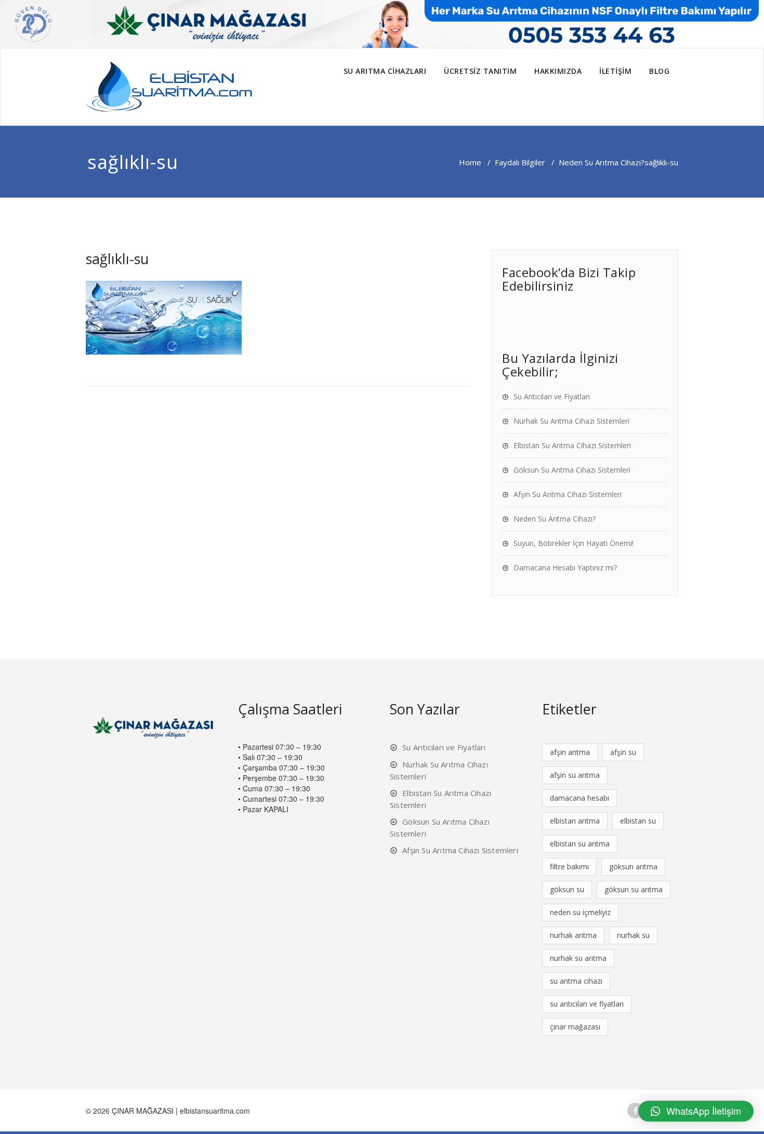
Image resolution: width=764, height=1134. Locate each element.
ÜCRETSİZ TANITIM (480, 71)
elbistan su (638, 821)
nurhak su (633, 935)
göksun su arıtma (633, 889)
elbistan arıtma (575, 821)
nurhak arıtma (573, 935)
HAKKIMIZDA (558, 71)
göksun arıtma (633, 866)
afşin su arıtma (575, 775)
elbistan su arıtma (580, 844)
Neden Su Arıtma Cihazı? (601, 162)
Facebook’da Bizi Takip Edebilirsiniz (569, 279)
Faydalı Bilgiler (520, 162)
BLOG (659, 71)
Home (470, 162)
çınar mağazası (575, 1027)
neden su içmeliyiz (580, 912)
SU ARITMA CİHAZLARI (385, 71)
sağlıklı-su (117, 258)
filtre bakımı (569, 866)
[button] (696, 1111)
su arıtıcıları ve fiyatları (587, 1004)
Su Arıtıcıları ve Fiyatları (551, 396)
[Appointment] (169, 87)
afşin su (623, 752)
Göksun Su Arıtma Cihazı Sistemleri (571, 470)
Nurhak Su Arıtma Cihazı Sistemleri (571, 421)
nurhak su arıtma (578, 958)
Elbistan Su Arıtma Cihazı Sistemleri (572, 445)
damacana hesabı (579, 798)
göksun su (567, 889)
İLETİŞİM (615, 71)
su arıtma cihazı (576, 981)
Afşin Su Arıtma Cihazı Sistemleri (567, 494)
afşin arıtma (570, 752)
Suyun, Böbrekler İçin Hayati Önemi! (573, 543)
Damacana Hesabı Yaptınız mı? (565, 567)
